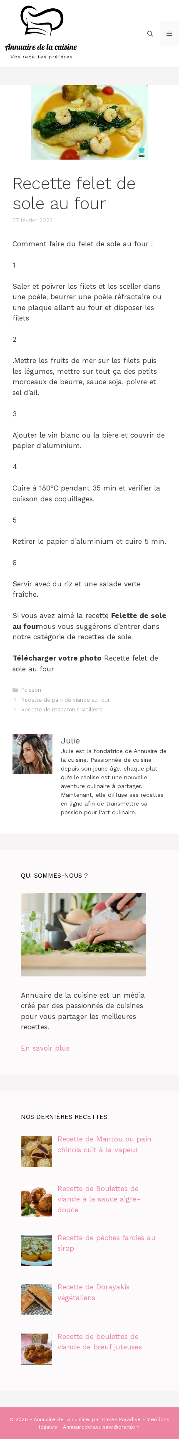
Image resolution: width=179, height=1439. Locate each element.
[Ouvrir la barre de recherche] (150, 33)
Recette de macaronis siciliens (61, 709)
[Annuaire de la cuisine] (41, 33)
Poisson (31, 690)
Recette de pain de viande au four (65, 700)
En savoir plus (45, 1048)
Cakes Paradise (121, 1419)
